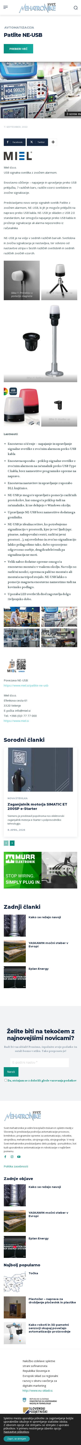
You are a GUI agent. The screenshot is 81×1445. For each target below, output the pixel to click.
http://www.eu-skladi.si (37, 1390)
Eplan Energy (39, 968)
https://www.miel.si (16, 721)
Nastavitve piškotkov (16, 1432)
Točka (33, 1273)
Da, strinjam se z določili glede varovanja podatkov (42, 1080)
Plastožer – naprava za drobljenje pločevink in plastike (52, 1300)
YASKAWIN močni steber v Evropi (48, 944)
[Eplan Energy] (15, 977)
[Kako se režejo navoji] (15, 926)
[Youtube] (18, 1156)
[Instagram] (12, 1156)
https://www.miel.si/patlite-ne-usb (26, 685)
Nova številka (18, 798)
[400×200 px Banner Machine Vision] (40, 891)
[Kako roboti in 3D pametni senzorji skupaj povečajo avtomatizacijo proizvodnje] (15, 1333)
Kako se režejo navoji (45, 917)
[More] (53, 142)
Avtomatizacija (19, 27)
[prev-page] (6, 843)
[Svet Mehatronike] (37, 7)
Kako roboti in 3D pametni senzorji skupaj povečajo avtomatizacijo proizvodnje (49, 1328)
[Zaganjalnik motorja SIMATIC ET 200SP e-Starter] (40, 770)
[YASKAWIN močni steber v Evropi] (15, 951)
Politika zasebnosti (16, 1166)
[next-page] (12, 843)
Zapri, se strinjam (16, 1438)
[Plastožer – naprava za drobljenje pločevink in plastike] (15, 1307)
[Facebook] (5, 1156)
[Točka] (15, 1282)
